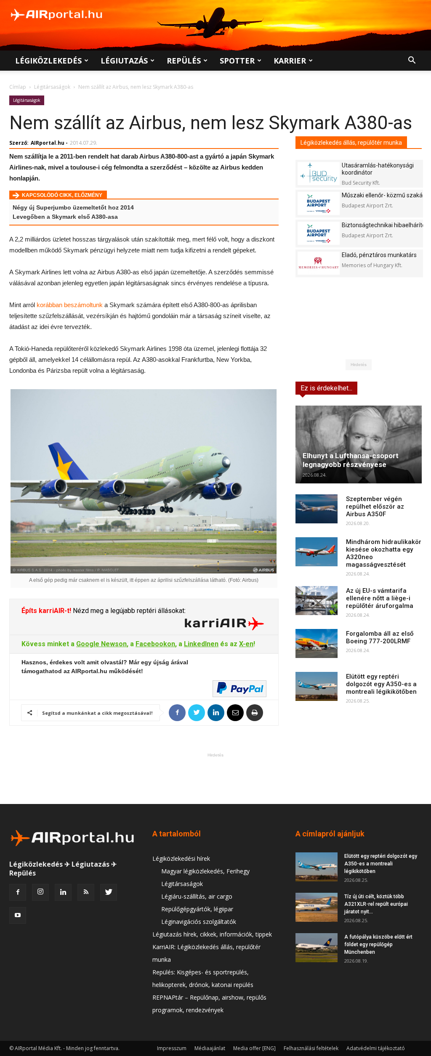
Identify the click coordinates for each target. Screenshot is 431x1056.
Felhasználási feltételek (311, 1048)
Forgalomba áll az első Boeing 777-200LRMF (380, 637)
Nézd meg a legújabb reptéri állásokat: (128, 611)
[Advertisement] (215, 778)
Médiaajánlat (209, 1048)
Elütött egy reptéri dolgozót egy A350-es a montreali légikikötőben (381, 684)
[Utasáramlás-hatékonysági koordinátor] (319, 173)
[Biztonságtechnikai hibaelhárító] (319, 233)
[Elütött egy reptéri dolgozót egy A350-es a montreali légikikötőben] (316, 686)
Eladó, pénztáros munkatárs (379, 255)
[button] (412, 61)
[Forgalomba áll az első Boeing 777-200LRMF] (316, 643)
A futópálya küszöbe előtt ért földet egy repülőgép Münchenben (378, 944)
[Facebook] (17, 892)
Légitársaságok (52, 86)
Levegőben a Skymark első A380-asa (65, 216)
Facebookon (155, 644)
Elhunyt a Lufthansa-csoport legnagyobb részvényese (351, 460)
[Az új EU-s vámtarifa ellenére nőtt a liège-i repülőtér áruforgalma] (316, 600)
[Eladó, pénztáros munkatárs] (319, 263)
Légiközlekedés (48, 61)
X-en (246, 644)
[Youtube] (17, 915)
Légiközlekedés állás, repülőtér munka (351, 142)
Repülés (184, 61)
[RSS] (85, 892)
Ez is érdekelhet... (326, 388)
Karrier (290, 61)
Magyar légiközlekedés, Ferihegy (205, 871)
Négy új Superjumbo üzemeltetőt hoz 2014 (73, 207)
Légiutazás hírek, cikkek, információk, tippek (212, 934)
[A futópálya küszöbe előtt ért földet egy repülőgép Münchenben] (316, 947)
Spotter (237, 61)
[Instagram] (40, 892)
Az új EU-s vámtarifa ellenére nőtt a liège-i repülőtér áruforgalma (379, 598)
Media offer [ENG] (254, 1048)
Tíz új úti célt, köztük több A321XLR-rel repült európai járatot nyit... (376, 904)
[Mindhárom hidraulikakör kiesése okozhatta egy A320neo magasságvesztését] (316, 551)
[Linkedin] (63, 892)
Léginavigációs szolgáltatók (198, 922)
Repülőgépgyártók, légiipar (197, 909)
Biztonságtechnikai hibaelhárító (384, 225)
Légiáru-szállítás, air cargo (196, 896)
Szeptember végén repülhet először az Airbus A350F (375, 506)
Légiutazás (124, 61)
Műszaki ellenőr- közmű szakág (384, 195)
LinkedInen (201, 644)
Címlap (17, 86)
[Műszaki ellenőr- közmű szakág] (319, 203)
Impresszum (171, 1048)
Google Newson (101, 644)
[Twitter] (108, 892)
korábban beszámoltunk (70, 304)
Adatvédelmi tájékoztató (375, 1048)
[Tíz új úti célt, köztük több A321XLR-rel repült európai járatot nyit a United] (316, 907)
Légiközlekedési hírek (181, 858)
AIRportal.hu (47, 142)
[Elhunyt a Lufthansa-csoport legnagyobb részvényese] (358, 444)
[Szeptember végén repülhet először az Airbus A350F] (316, 508)
